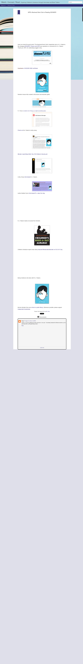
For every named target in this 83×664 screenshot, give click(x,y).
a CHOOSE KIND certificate (30, 68)
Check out (20, 130)
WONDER (27, 46)
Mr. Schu (48, 311)
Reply (22, 325)
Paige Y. (23, 320)
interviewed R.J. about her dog (37, 193)
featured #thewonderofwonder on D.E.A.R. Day (50, 249)
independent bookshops (24, 309)
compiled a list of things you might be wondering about (34, 110)
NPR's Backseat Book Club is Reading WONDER (42, 12)
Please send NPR (35, 46)
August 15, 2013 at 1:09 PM (30, 320)
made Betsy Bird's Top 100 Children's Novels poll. (33, 154)
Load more (42, 347)
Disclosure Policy (11, 5)
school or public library (37, 307)
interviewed (27, 177)
